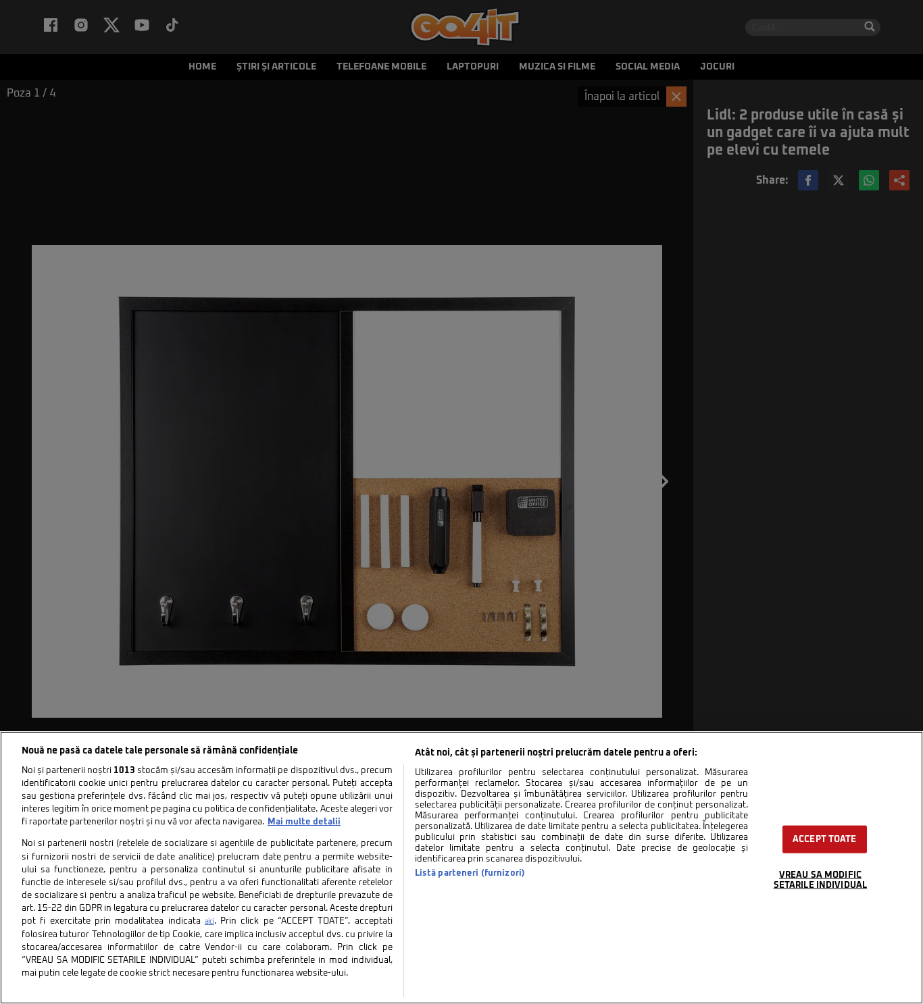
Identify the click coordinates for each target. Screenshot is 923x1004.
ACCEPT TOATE (825, 839)
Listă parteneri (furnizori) (470, 873)
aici (209, 921)
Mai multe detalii (304, 822)
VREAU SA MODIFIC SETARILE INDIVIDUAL (820, 880)
